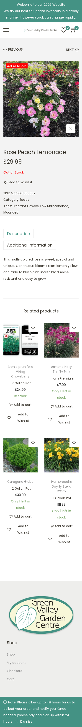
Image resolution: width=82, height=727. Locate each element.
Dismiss (26, 721)
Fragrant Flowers (26, 206)
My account (16, 662)
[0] (63, 30)
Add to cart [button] (23, 404)
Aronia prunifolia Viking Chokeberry (20, 371)
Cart (10, 679)
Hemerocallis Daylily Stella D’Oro (61, 486)
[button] (17, 182)
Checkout (15, 671)
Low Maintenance (54, 206)
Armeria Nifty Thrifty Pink (61, 369)
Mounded (10, 212)
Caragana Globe (20, 481)
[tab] (41, 233)
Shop (11, 654)
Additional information (30, 245)
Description (18, 233)
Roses (24, 199)
